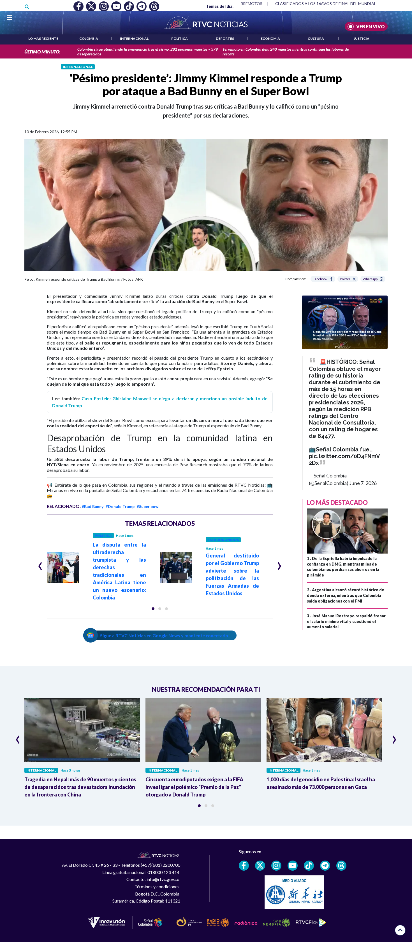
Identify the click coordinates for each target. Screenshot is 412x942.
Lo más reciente (43, 38)
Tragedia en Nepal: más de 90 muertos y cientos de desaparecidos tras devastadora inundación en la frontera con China (80, 787)
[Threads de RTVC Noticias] (341, 866)
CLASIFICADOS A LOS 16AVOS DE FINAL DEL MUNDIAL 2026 (330, 3)
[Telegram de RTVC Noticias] (325, 866)
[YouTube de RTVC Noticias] (293, 866)
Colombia (88, 38)
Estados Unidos (223, 540)
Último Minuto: (42, 52)
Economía (270, 38)
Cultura (316, 38)
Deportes (225, 38)
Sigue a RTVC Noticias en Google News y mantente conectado (164, 635)
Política (179, 38)
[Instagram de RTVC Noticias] (276, 866)
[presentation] (40, 564)
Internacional (134, 38)
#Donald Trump (120, 506)
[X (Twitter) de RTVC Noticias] (260, 866)
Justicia (361, 38)
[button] (153, 608)
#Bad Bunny (92, 506)
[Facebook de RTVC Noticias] (244, 866)
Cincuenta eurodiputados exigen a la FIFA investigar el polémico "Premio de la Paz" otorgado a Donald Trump (194, 787)
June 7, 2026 (363, 483)
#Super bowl (148, 506)
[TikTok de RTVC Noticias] (309, 866)
